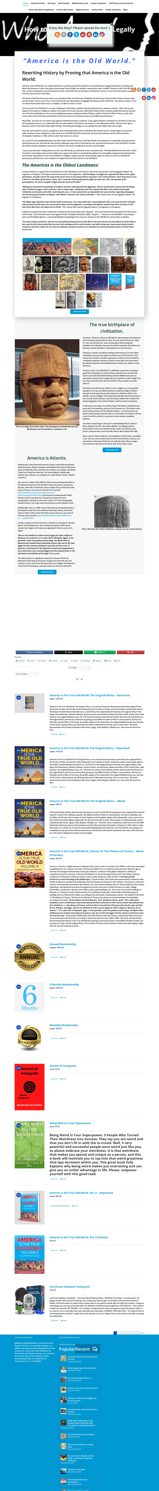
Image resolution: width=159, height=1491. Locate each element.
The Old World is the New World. (81, 1434)
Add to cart (54, 837)
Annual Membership (63, 944)
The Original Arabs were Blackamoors (78, 1480)
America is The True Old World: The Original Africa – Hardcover (90, 695)
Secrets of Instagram (63, 1065)
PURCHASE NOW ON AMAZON (60, 1206)
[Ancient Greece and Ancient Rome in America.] (63, 1411)
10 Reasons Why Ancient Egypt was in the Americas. (82, 1399)
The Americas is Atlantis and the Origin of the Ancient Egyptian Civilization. (81, 1458)
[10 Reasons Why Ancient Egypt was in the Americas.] (63, 1400)
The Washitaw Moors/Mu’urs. (80, 1378)
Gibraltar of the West (76, 1469)
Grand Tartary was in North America (83, 1388)
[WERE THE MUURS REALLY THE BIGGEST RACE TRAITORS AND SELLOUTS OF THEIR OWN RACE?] (63, 1422)
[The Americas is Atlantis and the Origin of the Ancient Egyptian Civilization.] (63, 1457)
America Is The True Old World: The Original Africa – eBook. (88, 801)
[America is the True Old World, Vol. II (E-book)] (29, 1254)
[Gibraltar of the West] (63, 1471)
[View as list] (82, 679)
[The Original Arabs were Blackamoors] (63, 1481)
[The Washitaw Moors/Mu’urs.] (63, 1380)
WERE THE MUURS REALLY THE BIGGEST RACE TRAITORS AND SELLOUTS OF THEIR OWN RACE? (81, 1423)
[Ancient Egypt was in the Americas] (63, 1370)
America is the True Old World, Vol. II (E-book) (79, 1237)
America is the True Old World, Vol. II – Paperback (81, 1192)
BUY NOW (54, 734)
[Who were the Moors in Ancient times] (63, 1446)
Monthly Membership (64, 1025)
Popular (67, 1349)
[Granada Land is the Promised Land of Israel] (63, 1358)
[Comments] (95, 1348)
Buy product (55, 1320)
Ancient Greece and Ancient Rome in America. (83, 1410)
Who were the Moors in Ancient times (81, 1445)
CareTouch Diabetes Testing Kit (70, 1286)
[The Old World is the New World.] (63, 1436)
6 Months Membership (64, 984)
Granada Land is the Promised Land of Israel (82, 1358)
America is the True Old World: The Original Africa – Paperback (90, 748)
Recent (82, 1349)
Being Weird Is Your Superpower (70, 1123)
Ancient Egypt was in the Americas (82, 1368)
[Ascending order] (89, 668)
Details (63, 734)
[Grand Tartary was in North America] (63, 1390)
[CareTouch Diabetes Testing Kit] (29, 1300)
